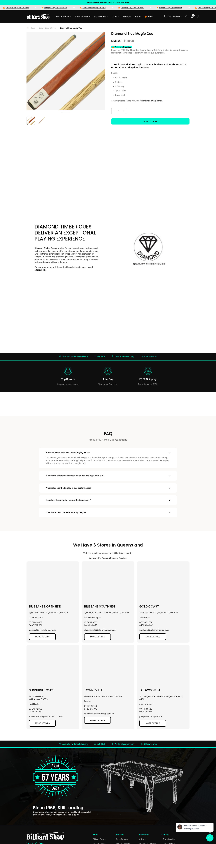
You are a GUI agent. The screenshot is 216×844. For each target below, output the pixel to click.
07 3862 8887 (35, 622)
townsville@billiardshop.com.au (99, 713)
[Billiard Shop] (38, 16)
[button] (186, 16)
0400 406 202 (146, 625)
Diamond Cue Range (152, 100)
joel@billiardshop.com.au (151, 716)
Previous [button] (24, 2)
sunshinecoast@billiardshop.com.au (45, 716)
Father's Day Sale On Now (20, 8)
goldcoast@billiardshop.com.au (154, 630)
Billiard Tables (99, 839)
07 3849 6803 (91, 622)
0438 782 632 (35, 711)
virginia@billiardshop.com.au (42, 630)
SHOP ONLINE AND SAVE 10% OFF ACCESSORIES (108, 2)
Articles (142, 839)
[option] (108, 2)
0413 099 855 (90, 625)
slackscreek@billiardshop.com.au (100, 630)
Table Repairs (122, 839)
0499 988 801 (145, 711)
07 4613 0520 (145, 709)
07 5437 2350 (35, 709)
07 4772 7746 (90, 706)
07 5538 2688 (145, 622)
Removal (114, 558)
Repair (105, 558)
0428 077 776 (90, 709)
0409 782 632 (35, 625)
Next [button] (191, 2)
